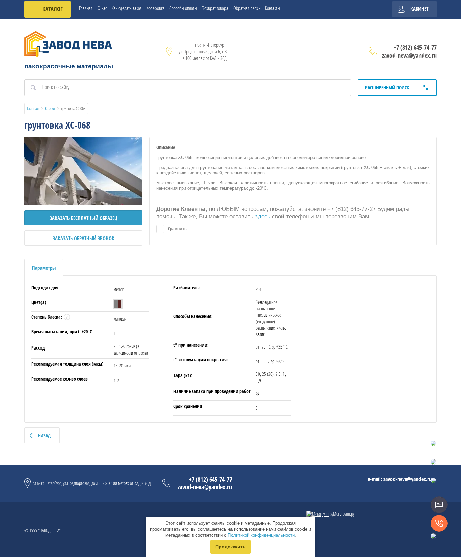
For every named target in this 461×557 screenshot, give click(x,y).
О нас (102, 8)
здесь (262, 216)
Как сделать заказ (127, 8)
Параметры (44, 267)
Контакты (272, 8)
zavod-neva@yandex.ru (409, 55)
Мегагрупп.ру (343, 513)
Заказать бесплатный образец (83, 218)
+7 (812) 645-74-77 (415, 47)
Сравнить (177, 228)
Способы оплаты (183, 8)
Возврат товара (215, 8)
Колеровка (155, 8)
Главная (86, 8)
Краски (50, 108)
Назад (44, 435)
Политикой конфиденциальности (261, 535)
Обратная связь (246, 8)
